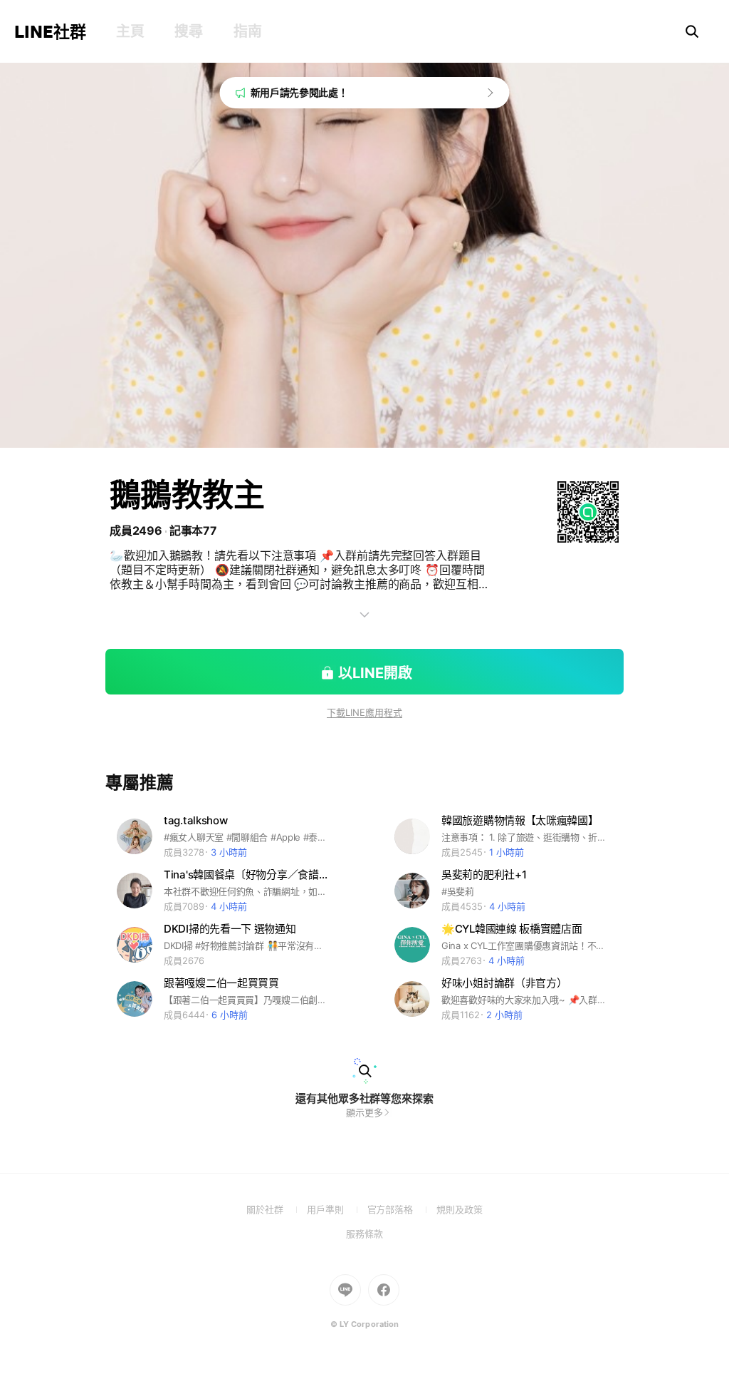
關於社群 (276, 1209)
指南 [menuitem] (247, 31)
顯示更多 (364, 1112)
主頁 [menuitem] (130, 31)
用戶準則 (337, 1209)
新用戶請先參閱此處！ (299, 92)
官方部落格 (401, 1209)
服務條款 (364, 1233)
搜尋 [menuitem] (188, 31)
